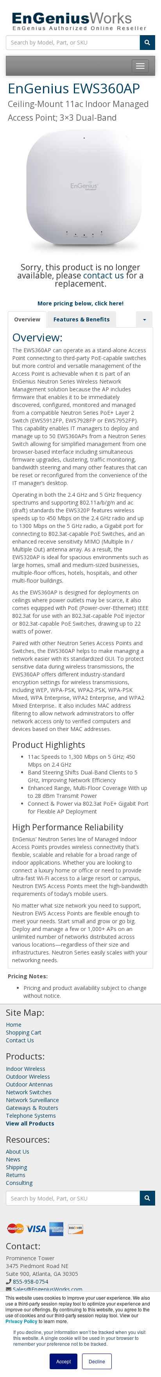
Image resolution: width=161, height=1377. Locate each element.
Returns (15, 1175)
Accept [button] (63, 1361)
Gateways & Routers (32, 1107)
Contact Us (20, 1040)
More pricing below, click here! (80, 303)
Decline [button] (97, 1361)
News (13, 1159)
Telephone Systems (31, 1115)
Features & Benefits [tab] (82, 319)
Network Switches (29, 1092)
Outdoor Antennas (29, 1084)
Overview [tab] (27, 319)
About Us (17, 1151)
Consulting (19, 1182)
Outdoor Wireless (28, 1076)
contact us (103, 275)
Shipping (16, 1167)
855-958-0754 (30, 1281)
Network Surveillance (32, 1100)
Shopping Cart (23, 1032)
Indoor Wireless (25, 1068)
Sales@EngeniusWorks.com (47, 1289)
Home (13, 1024)
